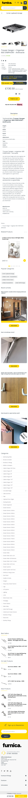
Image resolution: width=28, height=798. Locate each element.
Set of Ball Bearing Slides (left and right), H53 (17, 646)
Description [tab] (14, 113)
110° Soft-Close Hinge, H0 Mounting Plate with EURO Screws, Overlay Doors (17, 696)
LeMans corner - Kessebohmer (16, 69)
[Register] (15, 3)
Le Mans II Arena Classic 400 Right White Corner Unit (13, 238)
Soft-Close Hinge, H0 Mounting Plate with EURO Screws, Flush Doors (16, 713)
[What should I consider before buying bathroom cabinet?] (14, 310)
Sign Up (6, 736)
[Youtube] (10, 771)
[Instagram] (7, 771)
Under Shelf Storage (20, 282)
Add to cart (21, 796)
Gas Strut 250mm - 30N (14, 666)
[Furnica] (7, 2)
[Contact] (18, 3)
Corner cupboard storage (14, 68)
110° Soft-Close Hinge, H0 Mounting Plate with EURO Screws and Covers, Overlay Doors (17, 704)
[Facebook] (1, 61)
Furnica (2, 223)
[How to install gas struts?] (14, 351)
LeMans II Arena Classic (7, 279)
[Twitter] (3, 61)
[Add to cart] (24, 260)
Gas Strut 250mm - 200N (14, 674)
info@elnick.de (6, 213)
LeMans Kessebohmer (17, 71)
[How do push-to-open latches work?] (14, 432)
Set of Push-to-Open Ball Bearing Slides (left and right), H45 (17, 654)
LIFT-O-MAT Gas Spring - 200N (16, 681)
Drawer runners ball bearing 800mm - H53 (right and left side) (17, 639)
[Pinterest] (5, 61)
